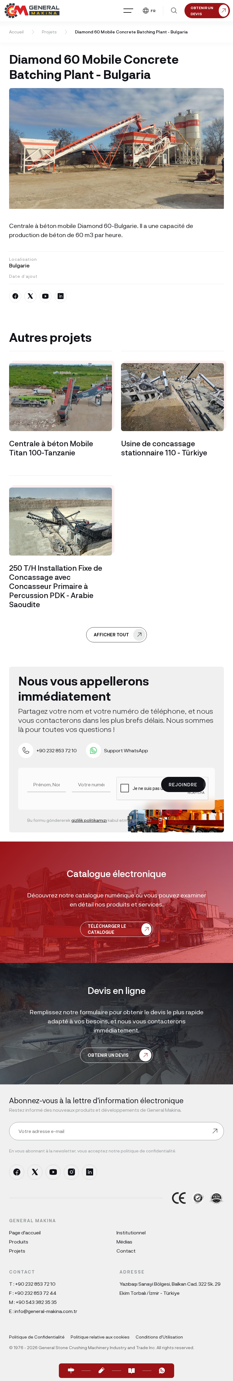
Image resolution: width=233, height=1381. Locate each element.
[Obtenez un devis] (101, 1371)
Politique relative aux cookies (100, 1336)
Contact (126, 1250)
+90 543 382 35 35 (36, 1302)
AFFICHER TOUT (111, 634)
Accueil (16, 31)
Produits (18, 1241)
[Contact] (71, 1371)
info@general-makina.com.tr (46, 1311)
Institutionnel (131, 1232)
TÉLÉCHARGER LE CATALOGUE (107, 929)
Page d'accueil (25, 1232)
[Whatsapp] (162, 1371)
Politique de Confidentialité (37, 1336)
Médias (124, 1241)
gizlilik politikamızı (89, 820)
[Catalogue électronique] (132, 1371)
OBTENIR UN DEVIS (108, 1055)
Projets (49, 31)
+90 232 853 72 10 (35, 1284)
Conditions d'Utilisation (159, 1336)
